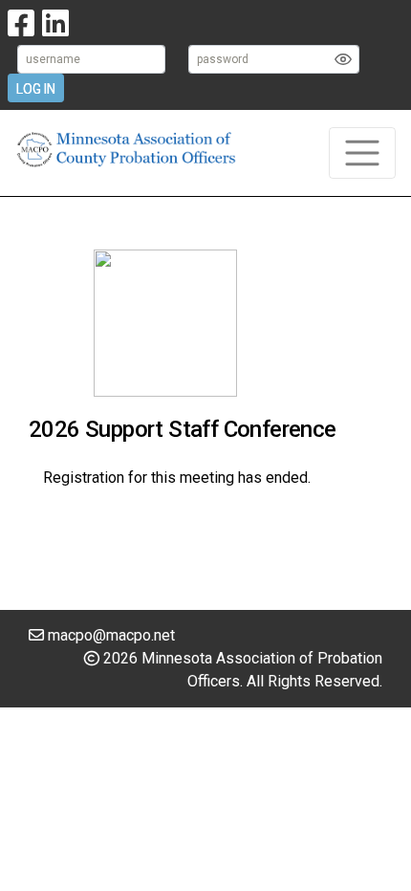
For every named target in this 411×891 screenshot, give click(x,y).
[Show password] (343, 59)
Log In (35, 89)
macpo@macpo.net (111, 635)
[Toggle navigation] (362, 153)
